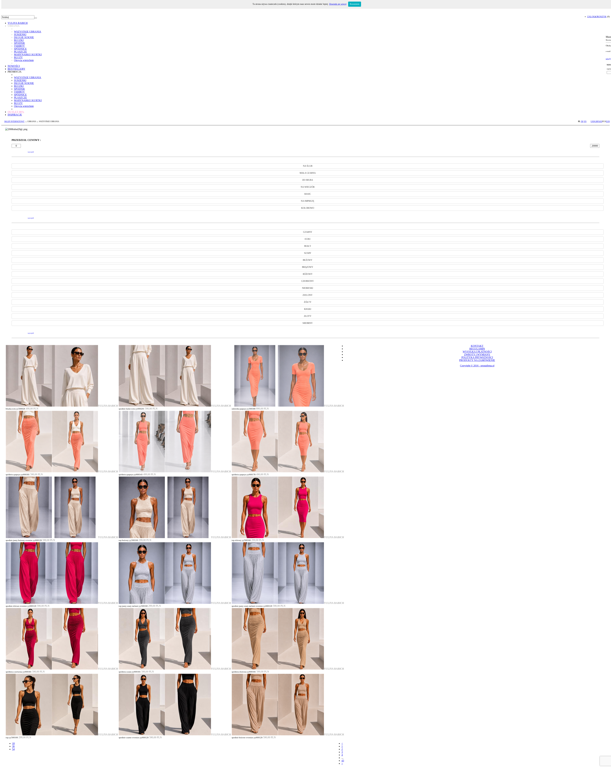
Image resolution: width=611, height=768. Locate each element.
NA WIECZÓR (308, 187)
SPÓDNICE (20, 48)
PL (579, 121)
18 (13, 743)
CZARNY (307, 232)
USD (593, 121)
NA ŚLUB (307, 166)
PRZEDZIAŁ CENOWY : (26, 140)
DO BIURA (307, 180)
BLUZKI (19, 40)
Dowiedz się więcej (338, 4)
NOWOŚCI (14, 66)
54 (13, 749)
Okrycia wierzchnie (24, 60)
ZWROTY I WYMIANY (477, 354)
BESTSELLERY (16, 69)
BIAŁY (307, 246)
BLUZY (18, 57)
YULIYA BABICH (18, 23)
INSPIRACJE (15, 114)
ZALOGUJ (592, 16)
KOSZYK (601, 16)
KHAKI (307, 309)
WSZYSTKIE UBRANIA (27, 31)
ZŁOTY (307, 316)
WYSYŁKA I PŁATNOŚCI (477, 351)
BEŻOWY (307, 260)
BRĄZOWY (307, 267)
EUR (608, 121)
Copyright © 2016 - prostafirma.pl (477, 365)
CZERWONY (307, 281)
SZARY (307, 253)
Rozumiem (354, 4)
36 (13, 746)
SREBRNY (307, 323)
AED (600, 121)
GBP (596, 121)
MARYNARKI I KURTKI (28, 54)
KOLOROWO (307, 208)
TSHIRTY (19, 46)
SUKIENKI (20, 34)
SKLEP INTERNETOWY (14, 121)
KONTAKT (477, 346)
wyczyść (31, 152)
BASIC (307, 194)
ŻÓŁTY (307, 302)
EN (585, 121)
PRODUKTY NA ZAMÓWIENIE (477, 360)
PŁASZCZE (20, 51)
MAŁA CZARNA (308, 173)
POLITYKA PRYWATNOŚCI (477, 357)
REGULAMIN (477, 348)
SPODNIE (19, 43)
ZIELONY (308, 295)
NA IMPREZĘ (307, 201)
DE (582, 121)
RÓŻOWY (308, 274)
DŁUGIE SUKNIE (24, 37)
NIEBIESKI (307, 288)
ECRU (308, 239)
